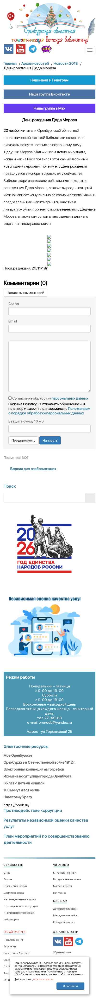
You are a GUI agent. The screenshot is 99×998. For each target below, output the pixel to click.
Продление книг (13, 939)
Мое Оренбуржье (18, 755)
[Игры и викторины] (46, 49)
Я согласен (70, 986)
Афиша (8, 879)
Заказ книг (10, 946)
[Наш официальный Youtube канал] (20, 48)
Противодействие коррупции (21, 906)
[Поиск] (90, 498)
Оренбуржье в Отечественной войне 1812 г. (39, 762)
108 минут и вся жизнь (22, 790)
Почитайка (59, 892)
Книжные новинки (64, 872)
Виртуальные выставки (67, 879)
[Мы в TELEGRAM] (32, 48)
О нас (7, 872)
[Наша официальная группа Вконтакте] (8, 48)
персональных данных (70, 398)
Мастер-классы (62, 886)
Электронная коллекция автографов (34, 769)
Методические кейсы (65, 915)
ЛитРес (8, 966)
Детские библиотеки (65, 908)
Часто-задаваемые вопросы (20, 899)
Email (12, 321)
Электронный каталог (17, 953)
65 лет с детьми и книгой (24, 783)
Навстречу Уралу (18, 797)
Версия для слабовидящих (33, 468)
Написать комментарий (25, 293)
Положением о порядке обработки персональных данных (49, 410)
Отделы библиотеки (15, 886)
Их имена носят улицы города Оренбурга (37, 776)
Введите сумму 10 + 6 (26, 421)
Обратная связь (62, 952)
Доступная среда (14, 892)
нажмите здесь (43, 979)
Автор (13, 304)
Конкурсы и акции (64, 922)
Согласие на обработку (50, 398)
